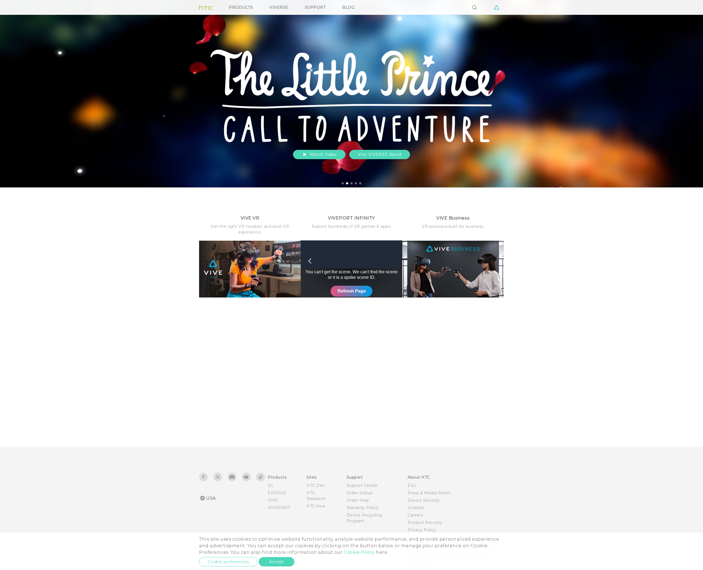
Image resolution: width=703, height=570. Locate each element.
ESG (412, 485)
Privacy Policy (422, 529)
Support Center (362, 485)
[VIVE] (496, 7)
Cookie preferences (228, 561)
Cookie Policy (359, 552)
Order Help (358, 500)
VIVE (273, 500)
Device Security (424, 500)
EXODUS (277, 492)
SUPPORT (315, 7)
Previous (15, 93)
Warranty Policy (363, 507)
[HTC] (205, 7)
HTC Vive (315, 506)
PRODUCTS (241, 7)
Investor (416, 507)
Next (687, 93)
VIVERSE (278, 7)
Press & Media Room (429, 492)
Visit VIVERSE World (379, 154)
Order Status (360, 492)
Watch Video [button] (322, 154)
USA (211, 498)
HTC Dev (315, 485)
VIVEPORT (279, 507)
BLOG (348, 7)
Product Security (425, 522)
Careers (415, 515)
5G (270, 485)
